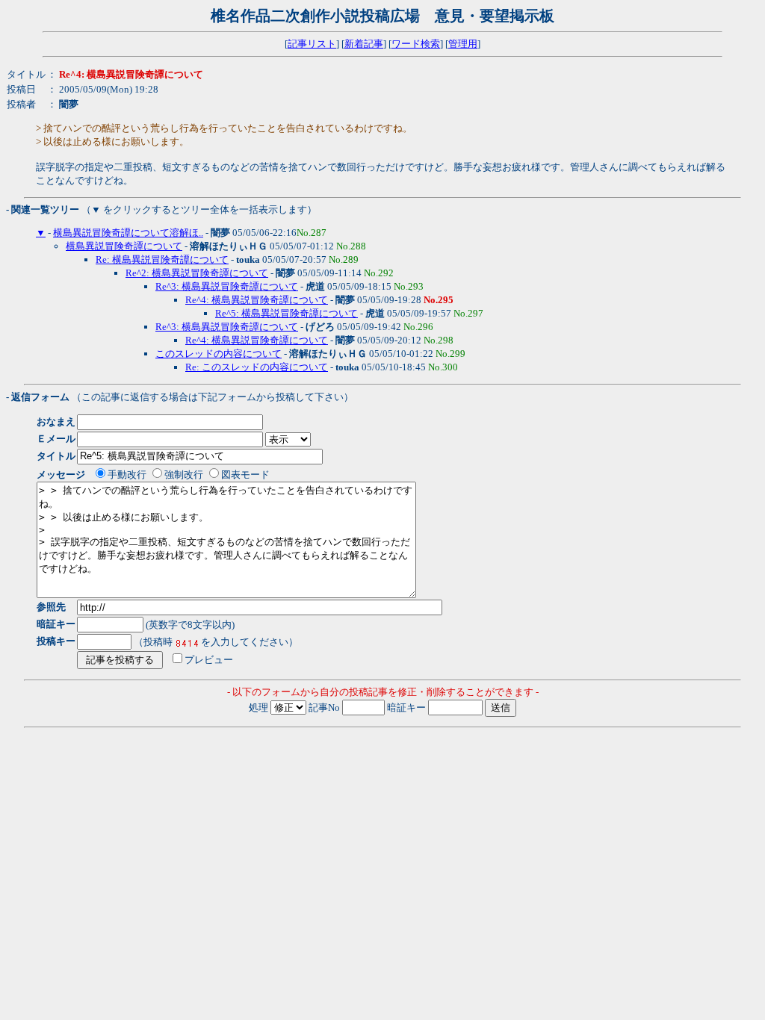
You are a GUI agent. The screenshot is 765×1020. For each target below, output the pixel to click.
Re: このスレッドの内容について (256, 367)
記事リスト (312, 43)
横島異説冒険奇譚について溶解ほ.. (128, 232)
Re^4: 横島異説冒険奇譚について (256, 299)
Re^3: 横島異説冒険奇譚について (226, 286)
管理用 (462, 43)
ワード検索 (415, 43)
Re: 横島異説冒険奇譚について (162, 259)
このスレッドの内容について (218, 353)
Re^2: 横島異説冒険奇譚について (197, 273)
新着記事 (363, 43)
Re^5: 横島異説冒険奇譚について (286, 313)
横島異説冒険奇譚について (124, 246)
